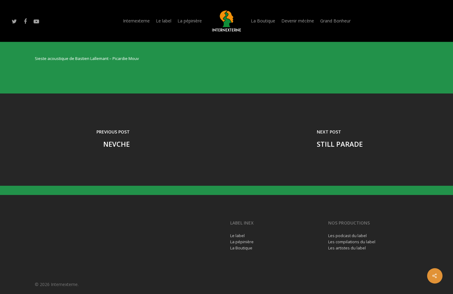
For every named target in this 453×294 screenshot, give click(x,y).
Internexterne (136, 21)
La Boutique (263, 21)
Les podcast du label (347, 235)
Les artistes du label (347, 248)
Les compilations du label (351, 241)
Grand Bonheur (335, 21)
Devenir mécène (297, 21)
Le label (163, 21)
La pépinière (190, 21)
